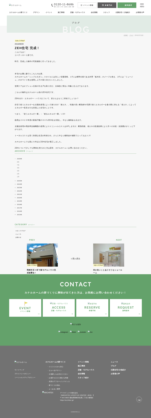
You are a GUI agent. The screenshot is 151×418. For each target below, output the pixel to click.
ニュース (18, 234)
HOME (126, 35)
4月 (18, 168)
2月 (18, 174)
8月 (18, 162)
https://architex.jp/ (67, 400)
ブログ (131, 35)
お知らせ (18, 237)
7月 (18, 165)
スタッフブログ (20, 231)
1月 (18, 176)
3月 (18, 171)
